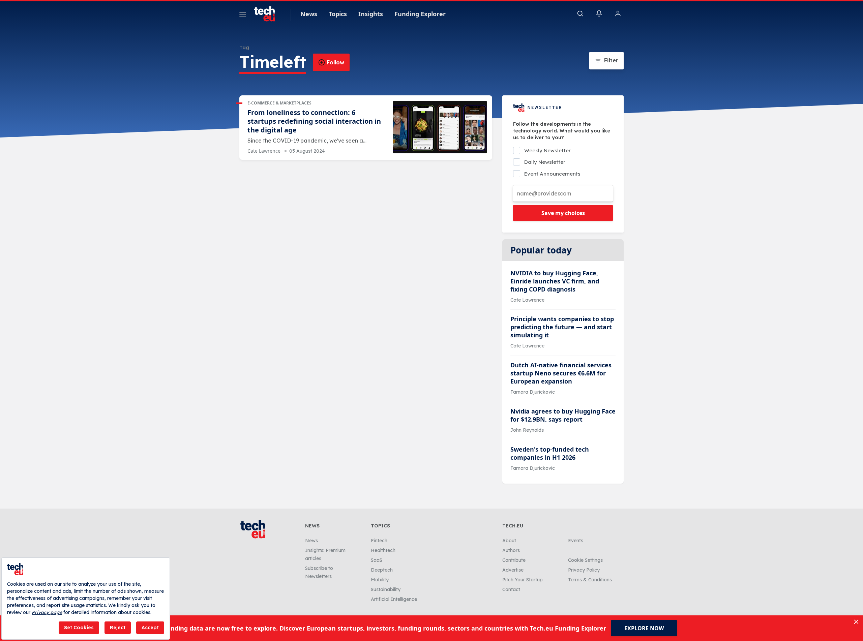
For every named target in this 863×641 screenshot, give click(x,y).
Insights (370, 14)
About (509, 541)
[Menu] (242, 15)
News (308, 14)
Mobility (380, 580)
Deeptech (382, 570)
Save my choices (563, 213)
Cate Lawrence (263, 151)
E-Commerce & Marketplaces (279, 103)
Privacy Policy (584, 570)
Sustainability (385, 589)
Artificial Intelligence (394, 599)
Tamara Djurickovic (532, 392)
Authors (511, 550)
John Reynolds (527, 430)
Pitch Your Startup (522, 580)
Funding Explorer (420, 14)
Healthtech (383, 550)
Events (575, 541)
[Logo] (267, 14)
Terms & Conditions (590, 580)
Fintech (379, 541)
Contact (511, 589)
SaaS (376, 560)
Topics (338, 14)
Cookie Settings (585, 560)
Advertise (513, 570)
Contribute (514, 560)
